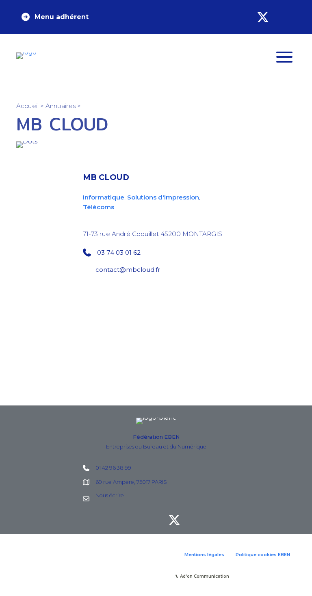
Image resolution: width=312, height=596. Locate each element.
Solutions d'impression (163, 197)
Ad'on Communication (204, 576)
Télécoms (98, 207)
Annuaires (61, 106)
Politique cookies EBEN (263, 554)
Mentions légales (204, 554)
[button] (54, 17)
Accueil (27, 106)
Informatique (103, 197)
